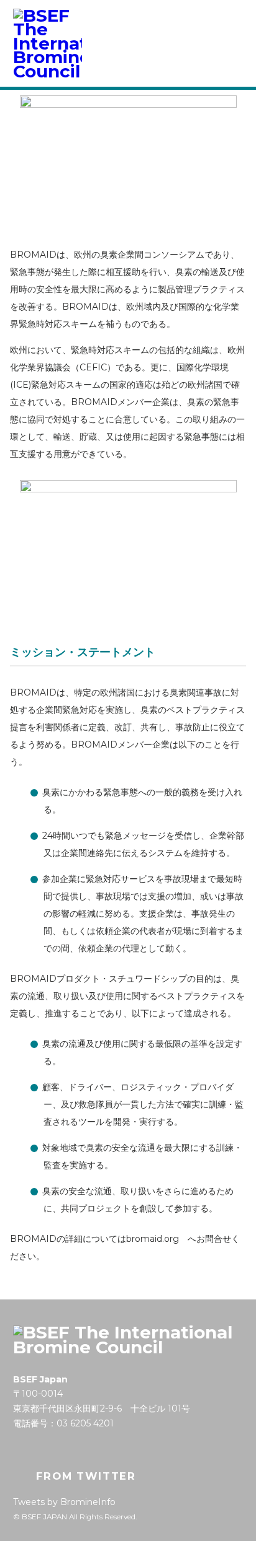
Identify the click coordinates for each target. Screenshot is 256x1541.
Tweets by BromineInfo (64, 1502)
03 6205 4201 (85, 1423)
